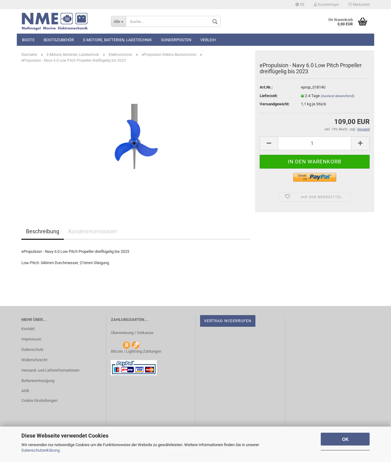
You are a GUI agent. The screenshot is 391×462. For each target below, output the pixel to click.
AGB (25, 390)
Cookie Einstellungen (39, 400)
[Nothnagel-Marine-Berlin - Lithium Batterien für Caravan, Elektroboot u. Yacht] (61, 21)
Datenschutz (32, 349)
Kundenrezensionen (92, 231)
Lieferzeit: (269, 95)
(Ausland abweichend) (337, 96)
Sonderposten (176, 40)
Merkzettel (361, 4)
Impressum (31, 339)
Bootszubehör (59, 40)
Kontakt (28, 328)
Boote (28, 40)
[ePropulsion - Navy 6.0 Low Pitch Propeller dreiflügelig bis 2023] (136, 136)
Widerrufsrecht (34, 360)
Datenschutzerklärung (40, 450)
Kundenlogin (328, 4)
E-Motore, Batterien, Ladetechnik (117, 40)
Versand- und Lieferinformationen (50, 370)
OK (345, 439)
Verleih (208, 40)
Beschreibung (42, 231)
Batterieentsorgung (37, 380)
